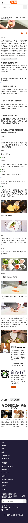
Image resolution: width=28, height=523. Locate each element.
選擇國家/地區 (5, 469)
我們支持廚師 (5, 458)
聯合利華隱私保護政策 (7, 479)
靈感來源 (3, 445)
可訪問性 (3, 489)
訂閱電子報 (4, 463)
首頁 (2, 442)
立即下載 (14, 387)
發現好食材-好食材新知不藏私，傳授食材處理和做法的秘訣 (6, 421)
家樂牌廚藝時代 (5, 455)
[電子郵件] (26, 33)
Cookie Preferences (7, 466)
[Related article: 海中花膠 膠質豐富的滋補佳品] (6, 414)
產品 (2, 452)
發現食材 (3, 37)
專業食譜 (3, 449)
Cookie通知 (4, 482)
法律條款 (3, 476)
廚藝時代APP (7, 507)
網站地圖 (3, 486)
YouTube (6, 510)
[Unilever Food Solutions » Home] (13, 2)
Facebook (18, 507)
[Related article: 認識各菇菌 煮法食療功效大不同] (19, 414)
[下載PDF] (22, 33)
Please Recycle (5, 473)
